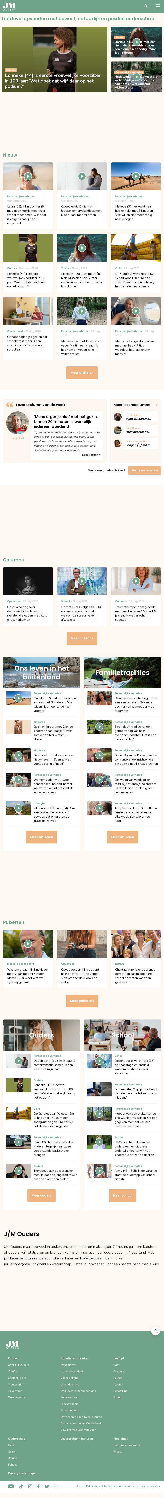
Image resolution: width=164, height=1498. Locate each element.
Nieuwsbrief (15, 1384)
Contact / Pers (17, 1378)
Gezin (11, 1452)
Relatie (12, 1458)
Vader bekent (69, 1378)
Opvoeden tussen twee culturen (81, 1417)
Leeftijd (118, 1358)
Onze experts (16, 1397)
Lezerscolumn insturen (77, 1439)
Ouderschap (16, 1439)
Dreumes (119, 1371)
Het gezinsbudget (72, 1371)
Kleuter (118, 1384)
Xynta (156, 1486)
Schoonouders (70, 1410)
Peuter (117, 1378)
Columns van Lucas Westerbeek (81, 1423)
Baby (116, 1365)
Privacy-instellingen (22, 1473)
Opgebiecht (68, 1365)
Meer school (122, 1195)
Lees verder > (91, 455)
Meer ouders (41, 1195)
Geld (11, 1445)
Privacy (117, 1452)
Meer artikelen (82, 373)
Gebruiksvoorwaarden (127, 1445)
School (12, 1465)
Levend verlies (70, 1384)
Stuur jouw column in (144, 470)
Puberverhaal (69, 1397)
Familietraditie (69, 1404)
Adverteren (15, 1391)
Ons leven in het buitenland (78, 1391)
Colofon (13, 1371)
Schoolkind (120, 1391)
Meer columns (82, 638)
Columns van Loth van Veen (78, 1430)
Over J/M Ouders (18, 1365)
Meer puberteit (82, 1001)
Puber (117, 1397)
